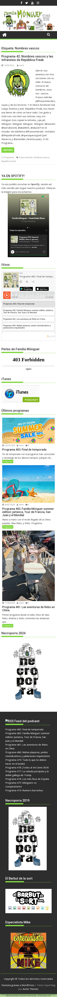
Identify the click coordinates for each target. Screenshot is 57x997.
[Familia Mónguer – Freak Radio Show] (28, 29)
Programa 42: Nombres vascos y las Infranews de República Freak (27, 58)
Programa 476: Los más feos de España (27, 778)
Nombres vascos (41, 157)
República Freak (8, 161)
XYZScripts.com (44, 995)
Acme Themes (30, 988)
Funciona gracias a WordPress (17, 985)
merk (21, 65)
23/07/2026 (9, 445)
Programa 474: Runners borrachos (24, 790)
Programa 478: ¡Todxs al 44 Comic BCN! (27, 767)
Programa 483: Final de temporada (24, 729)
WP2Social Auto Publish (16, 995)
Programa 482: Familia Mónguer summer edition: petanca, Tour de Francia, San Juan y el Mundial (27, 737)
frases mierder (25, 157)
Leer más (8, 150)
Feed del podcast (26, 721)
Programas (9, 157)
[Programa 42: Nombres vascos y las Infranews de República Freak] (17, 70)
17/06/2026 (9, 603)
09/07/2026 (9, 504)
